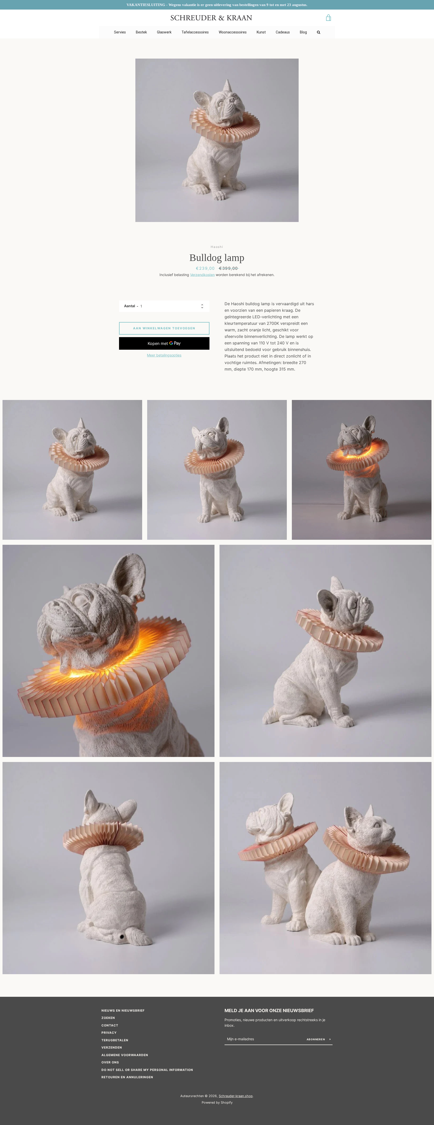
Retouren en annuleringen (127, 1077)
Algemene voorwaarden (124, 1055)
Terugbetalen (114, 1040)
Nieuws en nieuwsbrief (123, 1010)
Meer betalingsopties (164, 355)
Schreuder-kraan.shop (236, 1096)
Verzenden (111, 1047)
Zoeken (108, 1018)
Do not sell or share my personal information (147, 1070)
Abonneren (316, 1039)
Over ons (110, 1062)
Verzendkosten (202, 275)
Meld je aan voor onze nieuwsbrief (269, 1010)
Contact (109, 1025)
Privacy (109, 1032)
